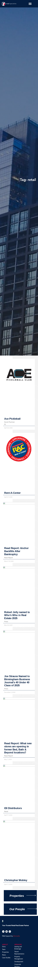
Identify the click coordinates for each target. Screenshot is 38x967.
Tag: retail (28, 179)
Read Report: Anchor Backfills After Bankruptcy (16, 551)
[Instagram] (10, 931)
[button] (30, 3)
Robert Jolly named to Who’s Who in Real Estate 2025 (17, 615)
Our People (17, 909)
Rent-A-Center (12, 492)
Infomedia (16, 936)
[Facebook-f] (3, 931)
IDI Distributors (13, 808)
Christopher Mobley (15, 880)
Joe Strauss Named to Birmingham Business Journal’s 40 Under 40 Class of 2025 (17, 681)
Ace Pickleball (12, 418)
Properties (17, 895)
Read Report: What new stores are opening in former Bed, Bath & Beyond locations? (18, 748)
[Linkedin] (6, 931)
